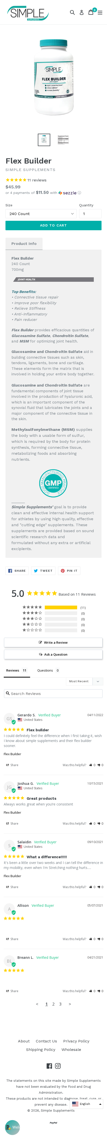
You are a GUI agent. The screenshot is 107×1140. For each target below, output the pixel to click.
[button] (53, 192)
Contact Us (46, 1041)
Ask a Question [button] (55, 654)
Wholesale (71, 1049)
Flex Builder (12, 754)
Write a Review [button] (56, 642)
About (24, 1041)
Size (8, 205)
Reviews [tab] (12, 670)
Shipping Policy (40, 1049)
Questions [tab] (45, 670)
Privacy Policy (76, 1041)
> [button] (70, 1004)
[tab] (24, 244)
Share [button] (14, 765)
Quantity (86, 205)
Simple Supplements (58, 1110)
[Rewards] (12, 1127)
